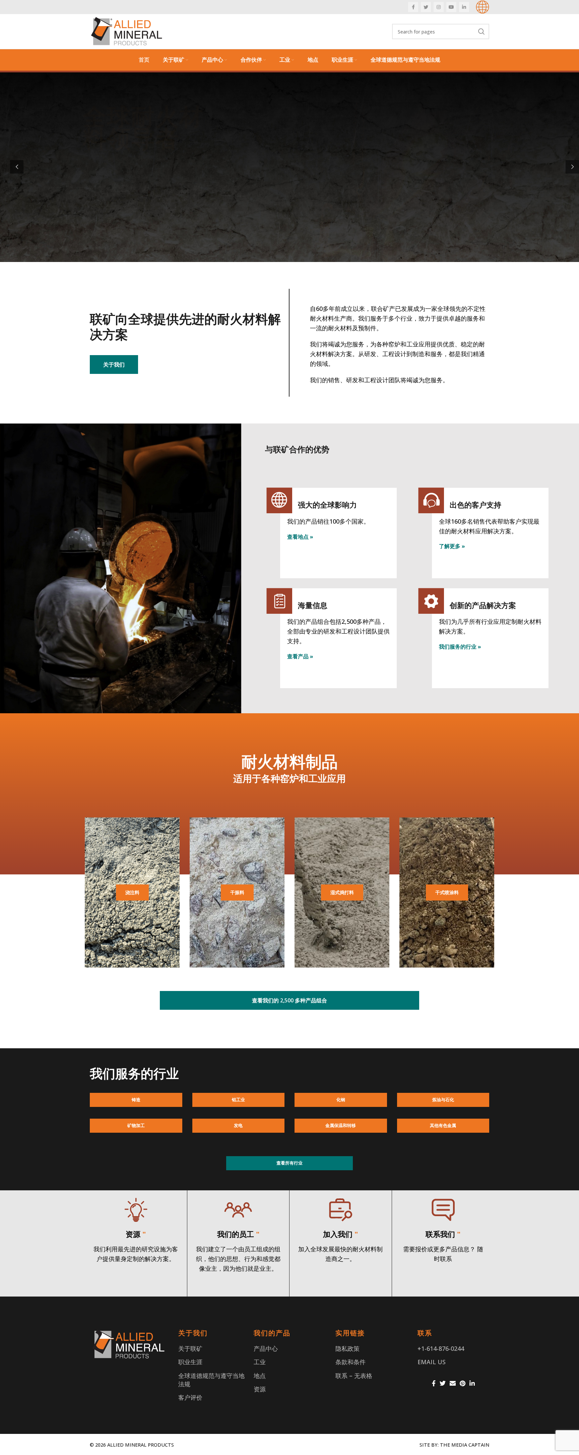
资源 (260, 1389)
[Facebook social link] (413, 7)
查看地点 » (300, 536)
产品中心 (266, 1348)
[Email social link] (453, 1383)
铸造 (136, 1100)
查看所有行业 (289, 1163)
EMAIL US (431, 1362)
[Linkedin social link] (464, 7)
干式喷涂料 (447, 892)
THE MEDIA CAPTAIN (464, 1445)
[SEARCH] (481, 31)
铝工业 (238, 1100)
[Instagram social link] (439, 7)
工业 (260, 1362)
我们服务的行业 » (460, 646)
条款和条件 (350, 1362)
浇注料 (132, 892)
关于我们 (114, 364)
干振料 (237, 892)
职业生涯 (190, 1362)
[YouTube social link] (451, 7)
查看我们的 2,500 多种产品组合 (289, 1000)
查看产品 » (300, 656)
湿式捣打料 (342, 892)
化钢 (340, 1100)
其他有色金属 (443, 1125)
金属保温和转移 (340, 1125)
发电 (238, 1125)
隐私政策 (347, 1348)
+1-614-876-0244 (440, 1348)
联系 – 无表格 (353, 1376)
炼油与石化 (443, 1100)
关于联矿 (190, 1348)
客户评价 (190, 1397)
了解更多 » (452, 546)
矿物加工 (136, 1125)
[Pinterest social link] (462, 1383)
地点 (260, 1376)
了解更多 (103, 232)
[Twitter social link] (426, 7)
